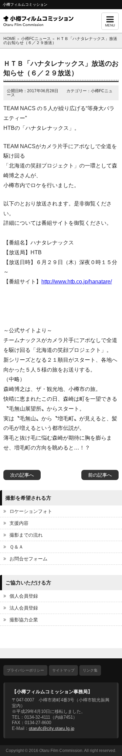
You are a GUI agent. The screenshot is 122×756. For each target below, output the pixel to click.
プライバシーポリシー (25, 670)
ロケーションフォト (30, 511)
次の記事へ (22, 475)
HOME (9, 38)
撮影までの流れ (26, 535)
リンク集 (90, 670)
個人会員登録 (23, 596)
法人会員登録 (23, 608)
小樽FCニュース (36, 38)
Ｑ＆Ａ (16, 547)
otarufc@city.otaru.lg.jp (51, 728)
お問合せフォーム (28, 558)
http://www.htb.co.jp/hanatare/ (76, 281)
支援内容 (18, 523)
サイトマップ (63, 670)
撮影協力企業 (23, 619)
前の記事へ (100, 475)
